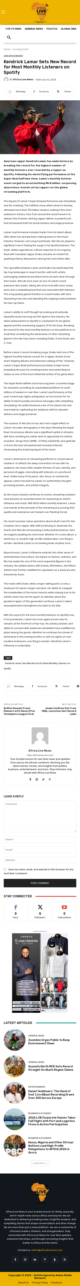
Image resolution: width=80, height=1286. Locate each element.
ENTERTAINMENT (36, 1087)
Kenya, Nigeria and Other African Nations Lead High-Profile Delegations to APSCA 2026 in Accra (50, 1147)
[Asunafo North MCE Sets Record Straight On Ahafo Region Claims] (14, 1066)
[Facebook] (30, 778)
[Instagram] (36, 778)
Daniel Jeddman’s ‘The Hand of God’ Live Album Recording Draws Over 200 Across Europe (51, 1094)
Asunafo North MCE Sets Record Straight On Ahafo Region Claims (50, 1068)
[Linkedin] (35, 1259)
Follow (40, 905)
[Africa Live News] (7, 79)
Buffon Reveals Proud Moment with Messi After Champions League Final (19, 711)
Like (16, 905)
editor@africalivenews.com (47, 1250)
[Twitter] (49, 778)
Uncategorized (20, 49)
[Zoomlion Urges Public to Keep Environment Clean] (14, 1040)
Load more (39, 1163)
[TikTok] (43, 778)
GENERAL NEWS (36, 1036)
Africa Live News (23, 79)
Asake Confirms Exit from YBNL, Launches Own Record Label (58, 711)
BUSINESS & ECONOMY (39, 1113)
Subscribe (64, 905)
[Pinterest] (45, 1259)
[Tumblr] (54, 1259)
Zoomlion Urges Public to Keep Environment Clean (49, 1041)
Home (7, 49)
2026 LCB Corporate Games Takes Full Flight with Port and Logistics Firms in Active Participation (52, 1121)
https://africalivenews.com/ (40, 755)
